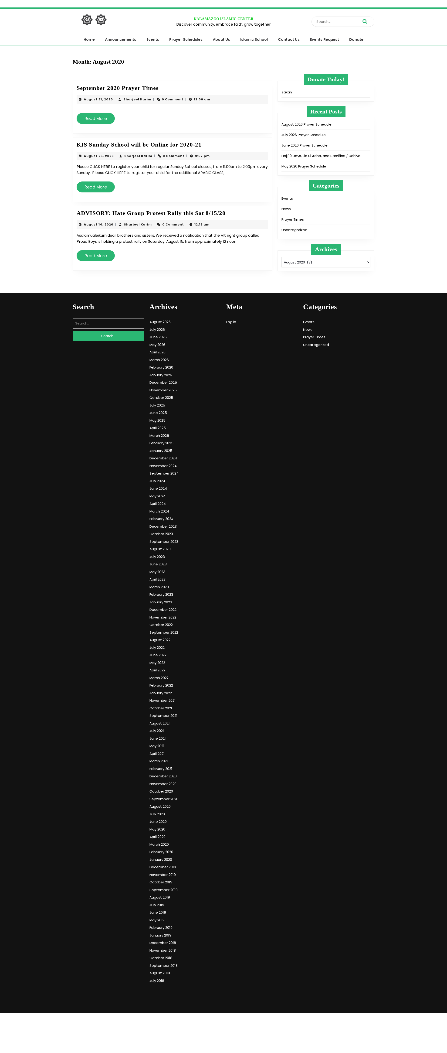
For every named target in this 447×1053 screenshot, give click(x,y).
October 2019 (160, 882)
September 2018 (163, 965)
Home (89, 39)
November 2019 (162, 874)
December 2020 (163, 776)
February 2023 (161, 594)
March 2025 (159, 435)
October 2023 (161, 533)
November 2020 (162, 783)
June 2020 (158, 821)
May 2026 (157, 344)
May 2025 (157, 420)
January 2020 (160, 859)
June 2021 (157, 738)
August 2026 (160, 321)
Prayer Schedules (186, 39)
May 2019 (157, 920)
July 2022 (157, 647)
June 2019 (157, 912)
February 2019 (161, 927)
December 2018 (162, 942)
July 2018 (156, 980)
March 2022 (159, 677)
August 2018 (159, 973)
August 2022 (159, 639)
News (286, 208)
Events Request (324, 39)
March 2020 (159, 844)
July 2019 (156, 905)
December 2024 (163, 458)
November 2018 (162, 950)
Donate (356, 39)
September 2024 (164, 473)
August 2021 (159, 723)
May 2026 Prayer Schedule (303, 166)
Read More (98, 120)
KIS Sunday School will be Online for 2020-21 (139, 144)
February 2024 (161, 518)
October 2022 (161, 624)
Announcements (120, 39)
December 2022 (162, 609)
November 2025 (163, 390)
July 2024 (157, 481)
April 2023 (157, 579)
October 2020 (161, 791)
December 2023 (163, 526)
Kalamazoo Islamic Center (224, 19)
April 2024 (157, 503)
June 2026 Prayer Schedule (304, 145)
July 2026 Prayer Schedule (303, 134)
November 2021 (162, 700)
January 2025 (160, 450)
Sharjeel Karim (137, 99)
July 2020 (157, 814)
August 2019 (159, 897)
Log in (231, 321)
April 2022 (157, 670)
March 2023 (159, 587)
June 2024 (158, 488)
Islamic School (254, 39)
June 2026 (158, 337)
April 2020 (157, 836)
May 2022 (157, 662)
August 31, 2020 (98, 99)
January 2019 (160, 935)
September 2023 (163, 541)
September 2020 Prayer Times (118, 88)
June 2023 (158, 564)
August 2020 (160, 806)
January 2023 (160, 602)
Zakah (286, 92)
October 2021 (160, 708)
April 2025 (157, 427)
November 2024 (163, 465)
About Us (221, 39)
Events (152, 39)
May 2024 (157, 496)
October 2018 (160, 957)
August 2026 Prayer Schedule (306, 124)
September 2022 (163, 632)
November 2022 (162, 617)
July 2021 (156, 730)
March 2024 (159, 511)
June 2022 (157, 655)
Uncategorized (294, 229)
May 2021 (156, 745)
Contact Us (289, 39)
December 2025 (163, 382)
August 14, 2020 (98, 224)
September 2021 (163, 715)
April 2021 (157, 753)
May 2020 (157, 829)
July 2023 (157, 556)
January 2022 (160, 693)
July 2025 (157, 405)
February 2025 (161, 443)
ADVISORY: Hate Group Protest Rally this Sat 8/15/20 (151, 213)
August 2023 (160, 549)
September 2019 (163, 889)
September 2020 (163, 799)
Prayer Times (292, 219)
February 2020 (161, 851)
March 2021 (158, 761)
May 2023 (157, 571)
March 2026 (159, 359)
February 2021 (160, 768)
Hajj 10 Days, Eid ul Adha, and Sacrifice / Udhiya (320, 155)
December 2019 (162, 867)
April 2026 (157, 352)
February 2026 (161, 367)
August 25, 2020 (99, 156)
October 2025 (161, 397)
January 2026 (160, 375)
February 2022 (161, 685)
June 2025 (158, 412)
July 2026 (157, 329)
